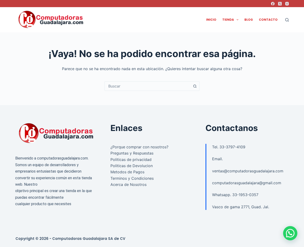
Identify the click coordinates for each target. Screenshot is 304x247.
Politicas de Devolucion (131, 165)
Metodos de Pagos (127, 172)
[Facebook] (273, 3)
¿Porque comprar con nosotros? (139, 147)
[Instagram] (287, 3)
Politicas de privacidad (131, 159)
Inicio (211, 20)
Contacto (268, 20)
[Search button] (194, 86)
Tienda (228, 20)
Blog (248, 20)
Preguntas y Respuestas (131, 153)
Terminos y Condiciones (132, 178)
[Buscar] (287, 20)
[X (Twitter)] (280, 3)
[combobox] (147, 86)
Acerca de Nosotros (128, 184)
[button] (290, 233)
